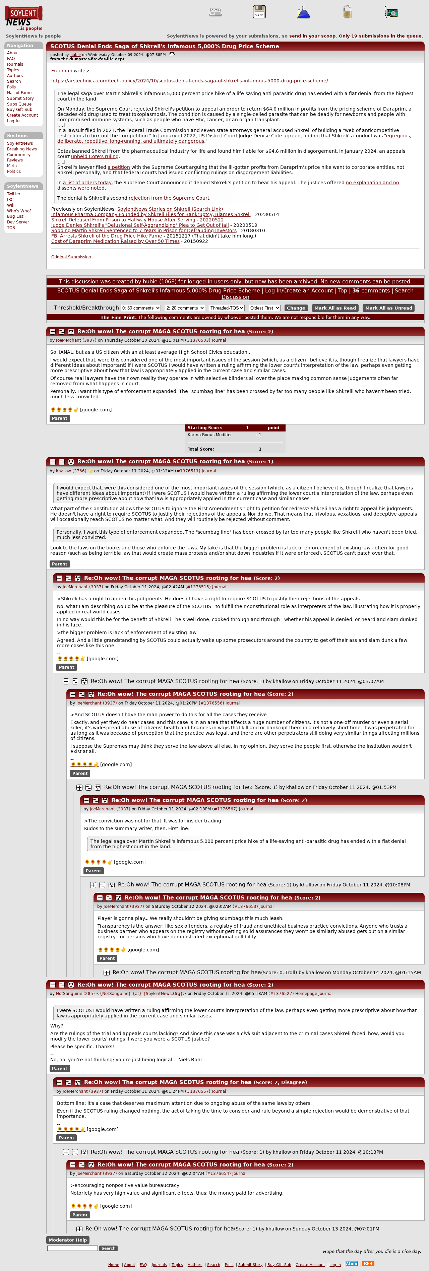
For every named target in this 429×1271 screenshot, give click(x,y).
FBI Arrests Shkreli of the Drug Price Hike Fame (106, 236)
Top (342, 290)
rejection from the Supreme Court (169, 198)
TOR (11, 227)
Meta (12, 165)
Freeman (61, 70)
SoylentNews (23, 18)
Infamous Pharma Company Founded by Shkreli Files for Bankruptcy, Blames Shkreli (151, 214)
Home (113, 1265)
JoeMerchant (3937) (76, 340)
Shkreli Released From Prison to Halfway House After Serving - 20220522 (137, 219)
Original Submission (71, 257)
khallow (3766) (71, 471)
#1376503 (198, 340)
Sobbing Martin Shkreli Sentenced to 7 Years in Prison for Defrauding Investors (144, 230)
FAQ (11, 58)
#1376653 (245, 906)
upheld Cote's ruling (95, 156)
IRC (10, 199)
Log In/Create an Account (299, 290)
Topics (13, 70)
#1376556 (211, 703)
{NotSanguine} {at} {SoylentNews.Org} (141, 993)
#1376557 (198, 1091)
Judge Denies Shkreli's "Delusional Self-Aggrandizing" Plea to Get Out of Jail (140, 225)
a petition (119, 167)
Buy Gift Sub (20, 109)
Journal (219, 340)
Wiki (11, 205)
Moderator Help (68, 1240)
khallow (282, 681)
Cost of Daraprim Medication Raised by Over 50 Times (115, 241)
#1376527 (281, 993)
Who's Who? (19, 211)
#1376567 (225, 809)
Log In (13, 121)
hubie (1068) (160, 281)
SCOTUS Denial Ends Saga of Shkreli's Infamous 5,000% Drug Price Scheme (164, 46)
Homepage (306, 993)
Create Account (22, 115)
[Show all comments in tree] (71, 332)
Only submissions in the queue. (381, 36)
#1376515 (198, 587)
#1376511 (188, 471)
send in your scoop (312, 36)
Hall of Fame (19, 92)
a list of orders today (87, 182)
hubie (75, 55)
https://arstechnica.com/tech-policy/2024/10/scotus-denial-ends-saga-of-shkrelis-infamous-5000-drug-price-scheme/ (189, 80)
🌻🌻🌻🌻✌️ (64, 409)
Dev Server (18, 222)
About (13, 53)
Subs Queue (19, 104)
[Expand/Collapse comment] (53, 332)
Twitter (13, 194)
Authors (15, 75)
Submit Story (20, 98)
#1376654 (218, 1173)
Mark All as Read (335, 308)
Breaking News (22, 149)
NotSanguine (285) (75, 993)
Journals (15, 64)
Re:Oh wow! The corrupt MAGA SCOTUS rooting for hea (161, 331)
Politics (14, 171)
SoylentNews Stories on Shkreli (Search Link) (170, 209)
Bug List (15, 216)
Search (14, 81)
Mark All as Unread (388, 308)
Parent (59, 418)
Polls (11, 87)
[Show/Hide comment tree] (62, 332)
